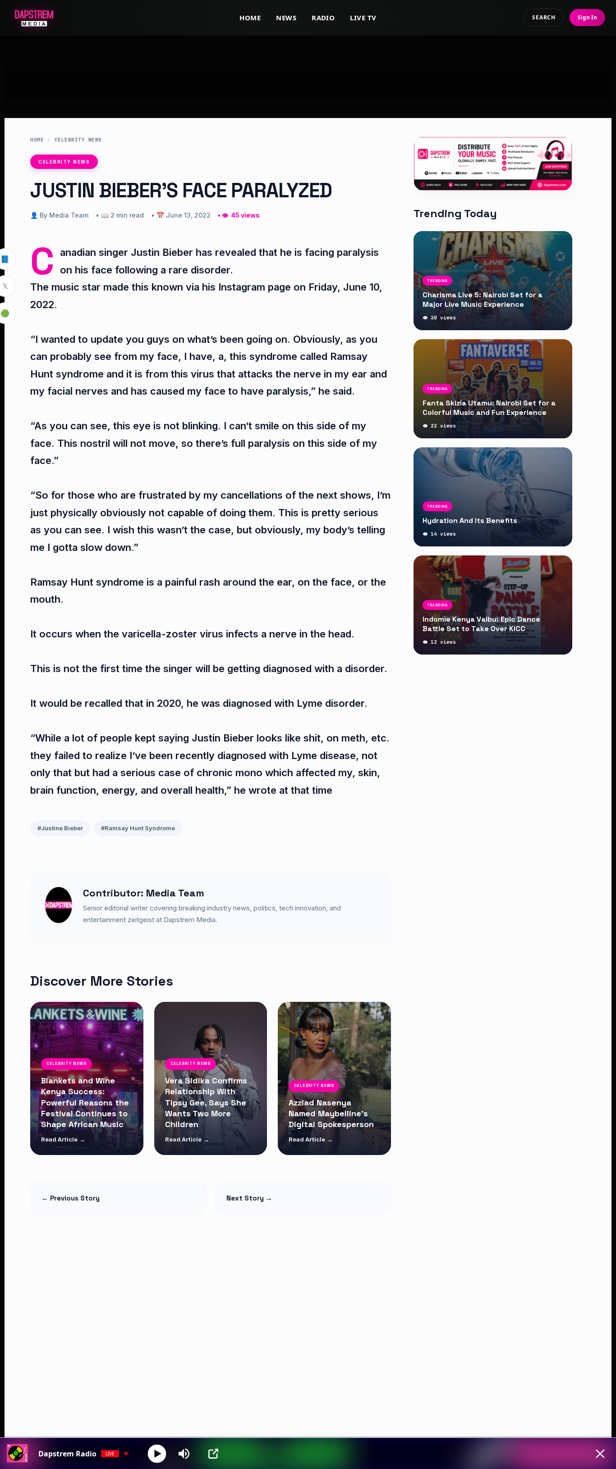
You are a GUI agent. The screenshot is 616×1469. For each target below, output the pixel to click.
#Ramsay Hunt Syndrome (138, 828)
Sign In (587, 17)
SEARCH (544, 17)
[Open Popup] (213, 1453)
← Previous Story (70, 1198)
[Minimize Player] (600, 1453)
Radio (323, 17)
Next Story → (249, 1198)
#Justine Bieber (60, 828)
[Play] (157, 1453)
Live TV (363, 17)
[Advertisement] (308, 68)
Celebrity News (78, 139)
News (286, 17)
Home (250, 17)
